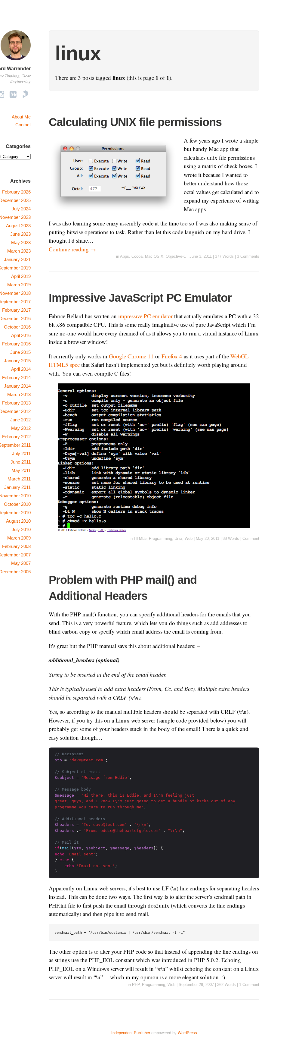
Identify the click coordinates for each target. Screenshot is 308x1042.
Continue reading (72, 249)
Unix (178, 538)
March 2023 (19, 250)
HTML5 (140, 538)
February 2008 (16, 546)
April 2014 (21, 369)
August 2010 (18, 521)
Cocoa (137, 256)
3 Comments (248, 256)
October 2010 (17, 504)
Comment (250, 538)
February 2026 (16, 191)
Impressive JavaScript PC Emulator (140, 297)
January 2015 (17, 360)
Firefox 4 (172, 356)
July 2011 (21, 453)
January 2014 (17, 386)
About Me (21, 116)
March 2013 (19, 394)
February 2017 (16, 310)
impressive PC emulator (145, 316)
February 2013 (16, 402)
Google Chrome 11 (131, 356)
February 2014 (16, 377)
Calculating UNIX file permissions (135, 122)
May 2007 (21, 563)
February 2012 (16, 436)
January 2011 (17, 487)
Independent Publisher (130, 1033)
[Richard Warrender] (16, 61)
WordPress (187, 1033)
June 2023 (20, 234)
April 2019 (21, 276)
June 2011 (21, 461)
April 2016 (21, 335)
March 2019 (19, 284)
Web (188, 538)
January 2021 (17, 259)
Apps (124, 256)
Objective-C (176, 256)
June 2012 (20, 419)
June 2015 (20, 352)
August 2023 (18, 225)
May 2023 (21, 242)
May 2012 (21, 428)
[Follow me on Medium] (13, 94)
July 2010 (21, 529)
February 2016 (16, 343)
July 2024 (21, 208)
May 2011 (21, 470)
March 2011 (19, 478)
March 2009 (19, 537)
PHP (136, 984)
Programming (160, 538)
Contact (23, 124)
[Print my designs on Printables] (25, 94)
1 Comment (249, 984)
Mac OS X (154, 256)
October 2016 (17, 326)
